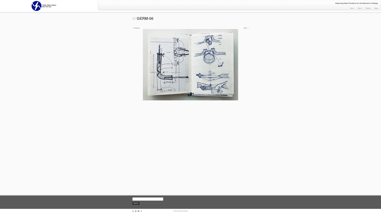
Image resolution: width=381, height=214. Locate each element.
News (376, 8)
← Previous (136, 28)
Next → (246, 28)
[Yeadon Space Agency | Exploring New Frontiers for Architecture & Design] (44, 6)
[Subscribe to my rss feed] (133, 211)
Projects (368, 8)
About (360, 8)
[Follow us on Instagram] (142, 211)
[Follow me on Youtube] (139, 211)
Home (352, 8)
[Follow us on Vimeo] (136, 211)
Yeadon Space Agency (182, 211)
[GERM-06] (190, 64)
